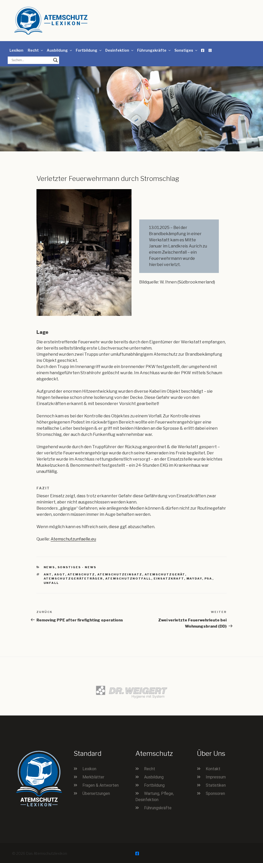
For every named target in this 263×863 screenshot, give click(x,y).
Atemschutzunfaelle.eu (73, 539)
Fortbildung (86, 50)
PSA (208, 578)
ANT (48, 574)
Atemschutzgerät (165, 574)
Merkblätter (93, 777)
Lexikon (16, 50)
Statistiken (216, 785)
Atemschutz (81, 574)
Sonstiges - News (77, 567)
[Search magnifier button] (55, 60)
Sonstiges (183, 50)
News (49, 567)
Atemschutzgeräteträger (73, 578)
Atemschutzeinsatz (119, 574)
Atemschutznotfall (128, 578)
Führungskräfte (151, 50)
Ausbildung (57, 50)
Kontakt (213, 768)
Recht (33, 50)
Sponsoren (215, 793)
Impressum (216, 777)
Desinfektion (117, 50)
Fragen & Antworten (100, 785)
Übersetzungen (96, 793)
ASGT (59, 574)
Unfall (51, 583)
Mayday (194, 578)
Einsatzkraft (169, 578)
